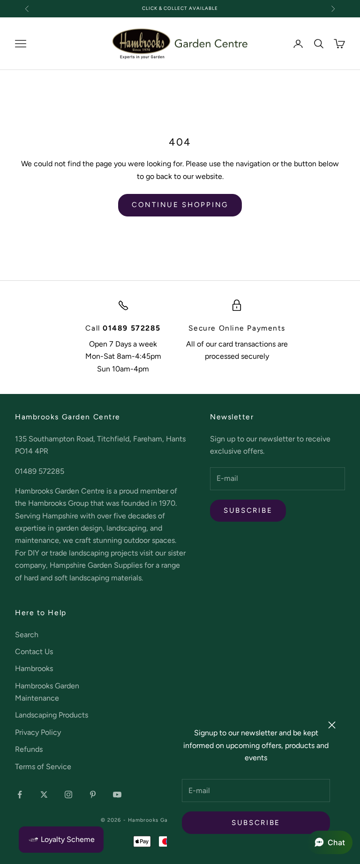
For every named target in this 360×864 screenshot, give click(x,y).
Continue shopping (180, 205)
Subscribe (256, 822)
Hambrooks (34, 668)
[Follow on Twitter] (44, 794)
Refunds (29, 749)
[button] (329, 842)
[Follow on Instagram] (68, 794)
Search (26, 634)
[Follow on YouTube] (117, 794)
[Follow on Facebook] (19, 794)
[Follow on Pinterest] (93, 794)
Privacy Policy (38, 732)
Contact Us (34, 651)
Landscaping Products (51, 714)
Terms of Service (43, 766)
